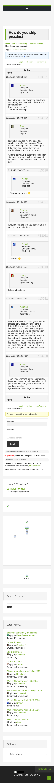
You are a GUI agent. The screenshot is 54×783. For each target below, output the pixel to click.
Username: (11, 421)
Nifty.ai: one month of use (18, 719)
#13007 (43, 202)
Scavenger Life (27, 2)
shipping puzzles (19, 50)
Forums (15, 43)
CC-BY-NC (35, 775)
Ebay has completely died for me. (22, 633)
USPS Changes (14, 652)
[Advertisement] (29, 17)
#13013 (43, 267)
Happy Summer (14, 642)
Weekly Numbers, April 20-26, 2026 (23, 700)
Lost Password (41, 62)
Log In (21, 62)
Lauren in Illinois (14, 662)
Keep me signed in (16, 438)
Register (29, 62)
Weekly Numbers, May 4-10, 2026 (22, 681)
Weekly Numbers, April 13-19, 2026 (23, 710)
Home (7, 43)
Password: (11, 429)
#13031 (43, 298)
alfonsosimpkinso (35, 466)
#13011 (43, 235)
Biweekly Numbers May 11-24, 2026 (23, 671)
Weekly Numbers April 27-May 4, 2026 (24, 690)
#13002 (43, 118)
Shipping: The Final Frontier (31, 43)
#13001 (43, 77)
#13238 (43, 356)
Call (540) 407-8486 (16, 489)
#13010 (43, 170)
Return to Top (44, 769)
